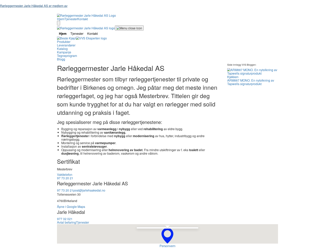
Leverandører (66, 45)
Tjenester (70, 19)
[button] (167, 236)
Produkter (63, 41)
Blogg (61, 59)
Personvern (167, 246)
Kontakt (82, 19)
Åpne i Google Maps (71, 206)
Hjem (60, 19)
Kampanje (64, 52)
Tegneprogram (67, 55)
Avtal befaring (66, 222)
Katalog (62, 48)
